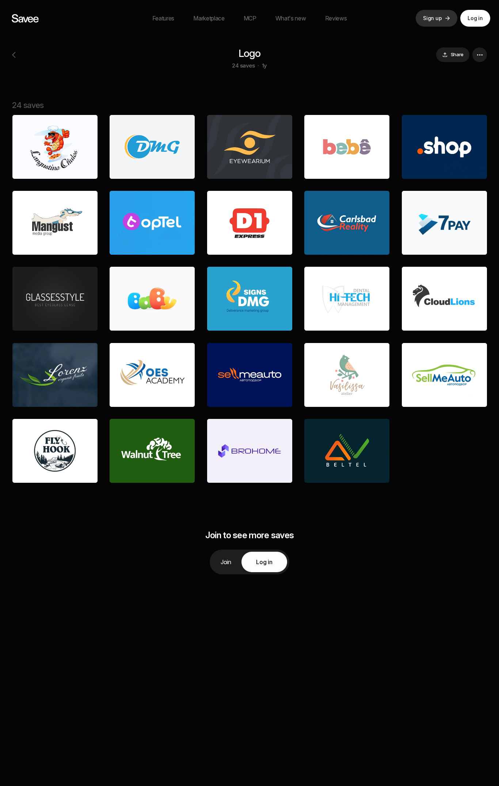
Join (226, 562)
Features (163, 18)
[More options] (479, 54)
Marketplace (208, 18)
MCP (250, 18)
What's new (290, 18)
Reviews (336, 18)
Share (457, 54)
